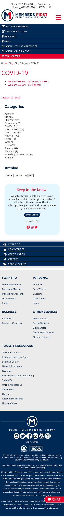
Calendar (6, 371)
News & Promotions (12, 366)
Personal (37, 284)
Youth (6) (9, 157)
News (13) (10, 145)
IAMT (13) (10, 141)
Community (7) (12, 123)
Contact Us (44, 4)
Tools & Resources (11, 352)
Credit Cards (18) (13, 132)
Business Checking (12, 323)
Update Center (9, 403)
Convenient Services (43, 332)
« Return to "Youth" (11, 97)
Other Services (40, 318)
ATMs (42, 7)
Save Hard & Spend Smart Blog (18, 375)
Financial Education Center (15, 357)
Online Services (41, 323)
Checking (37, 293)
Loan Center (39, 298)
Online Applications (12, 384)
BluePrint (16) (12, 120)
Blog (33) (9, 116)
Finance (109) (12, 135)
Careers (6, 394)
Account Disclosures (12, 398)
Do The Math (8, 298)
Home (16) (10, 138)
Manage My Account (12, 293)
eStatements (8, 389)
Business (7, 318)
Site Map (50, 430)
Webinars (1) (11, 151)
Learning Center (10, 361)
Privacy (13, 430)
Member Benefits (41, 337)
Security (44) (11, 148)
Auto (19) (9, 113)
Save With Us (39, 289)
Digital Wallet (39, 327)
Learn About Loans (11, 284)
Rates (36, 303)
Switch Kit (7, 380)
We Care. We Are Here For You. (24, 84)
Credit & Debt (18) (14, 129)
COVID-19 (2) (12, 126)
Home (4, 63)
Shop (4, 303)
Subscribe (32, 214)
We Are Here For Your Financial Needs (28, 81)
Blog (11, 63)
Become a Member (11, 289)
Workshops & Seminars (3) (19, 154)
